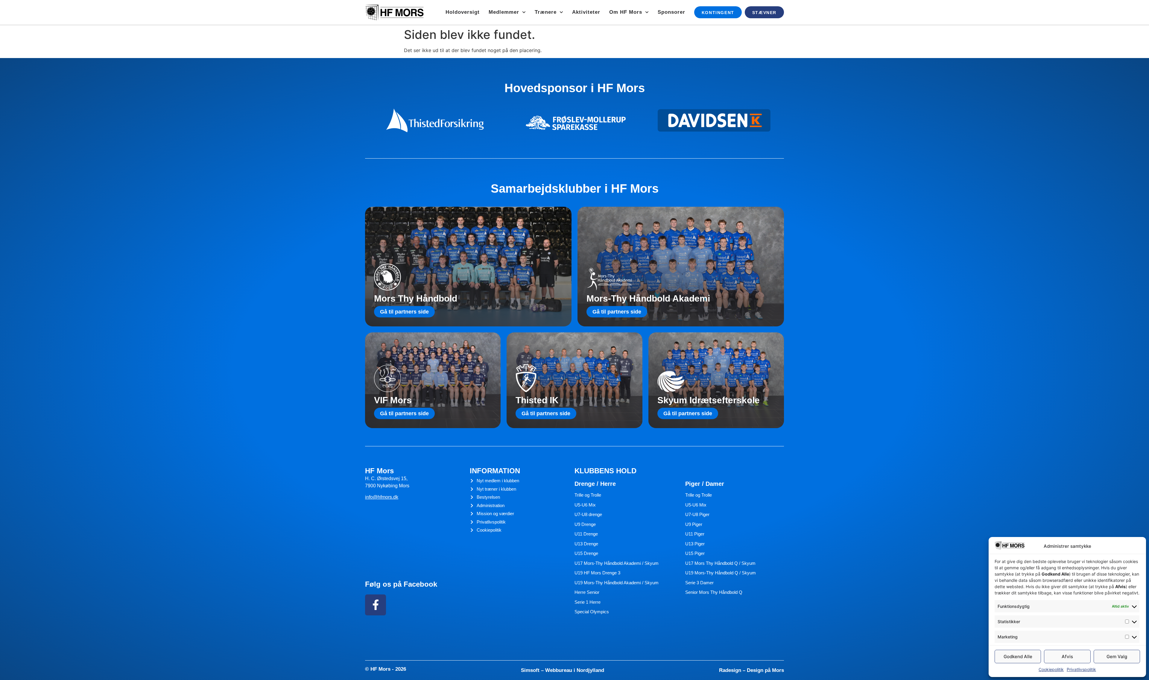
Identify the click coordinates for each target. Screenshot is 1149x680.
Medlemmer (504, 12)
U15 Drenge (586, 553)
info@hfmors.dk (381, 497)
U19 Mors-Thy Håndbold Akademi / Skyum (616, 582)
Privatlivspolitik (1081, 669)
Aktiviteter (586, 12)
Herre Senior (586, 592)
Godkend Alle (1018, 656)
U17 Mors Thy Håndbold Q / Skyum (720, 563)
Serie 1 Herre (587, 602)
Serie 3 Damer (699, 582)
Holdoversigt (463, 12)
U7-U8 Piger (697, 514)
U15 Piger (695, 553)
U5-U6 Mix (585, 504)
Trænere (546, 12)
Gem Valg (1117, 656)
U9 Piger (693, 524)
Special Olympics (591, 611)
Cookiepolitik (1051, 669)
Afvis (1067, 656)
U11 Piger (694, 533)
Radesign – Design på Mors (751, 670)
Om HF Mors (625, 12)
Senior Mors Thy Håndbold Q (713, 592)
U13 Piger (695, 543)
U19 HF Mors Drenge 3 (597, 572)
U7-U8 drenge (588, 514)
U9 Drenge (585, 524)
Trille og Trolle (587, 495)
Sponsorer (671, 12)
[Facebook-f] (375, 604)
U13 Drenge (586, 543)
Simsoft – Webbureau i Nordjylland (562, 670)
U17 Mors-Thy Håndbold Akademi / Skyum (616, 563)
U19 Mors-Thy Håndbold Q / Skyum (720, 572)
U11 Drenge (586, 533)
